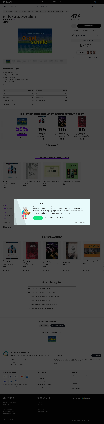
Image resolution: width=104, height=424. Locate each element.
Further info (59, 217)
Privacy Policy (82, 222)
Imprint (75, 222)
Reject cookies (49, 217)
